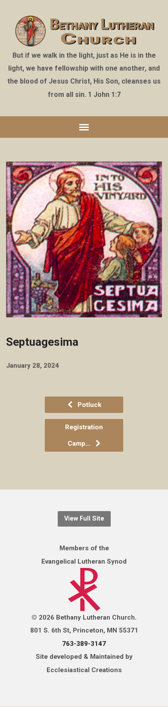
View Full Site (84, 518)
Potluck (88, 405)
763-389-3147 (84, 644)
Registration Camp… (84, 435)
